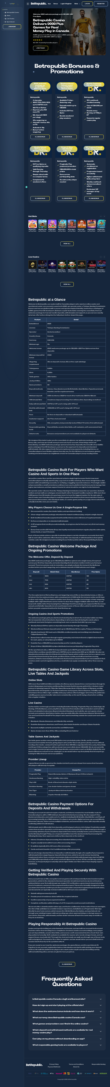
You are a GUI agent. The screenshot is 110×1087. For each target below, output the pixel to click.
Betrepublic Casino (13, 12)
